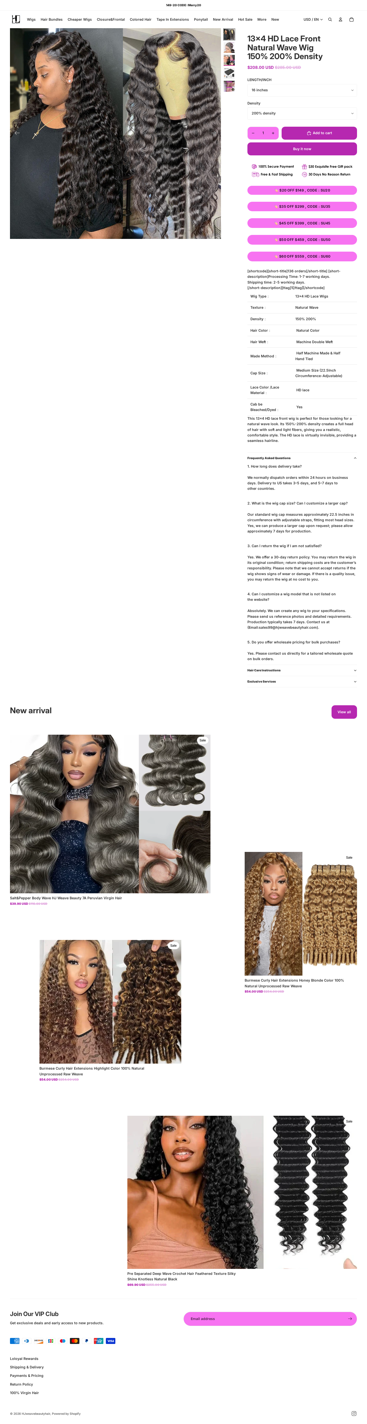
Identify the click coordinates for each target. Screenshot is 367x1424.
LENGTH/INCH (259, 80)
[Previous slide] (15, 133)
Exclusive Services (261, 681)
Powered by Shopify (66, 1414)
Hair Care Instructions (264, 670)
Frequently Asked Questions (269, 458)
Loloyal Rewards (24, 1358)
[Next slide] (215, 133)
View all (344, 712)
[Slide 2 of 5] (229, 47)
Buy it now (302, 149)
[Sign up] (350, 1318)
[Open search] (330, 19)
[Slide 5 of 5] (229, 86)
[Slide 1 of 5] (229, 34)
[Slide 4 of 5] (229, 73)
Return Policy (21, 1384)
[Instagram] (354, 1414)
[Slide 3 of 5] (229, 60)
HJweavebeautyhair (36, 1414)
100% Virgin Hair (24, 1393)
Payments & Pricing (26, 1375)
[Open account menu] (340, 19)
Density (253, 103)
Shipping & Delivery (27, 1367)
